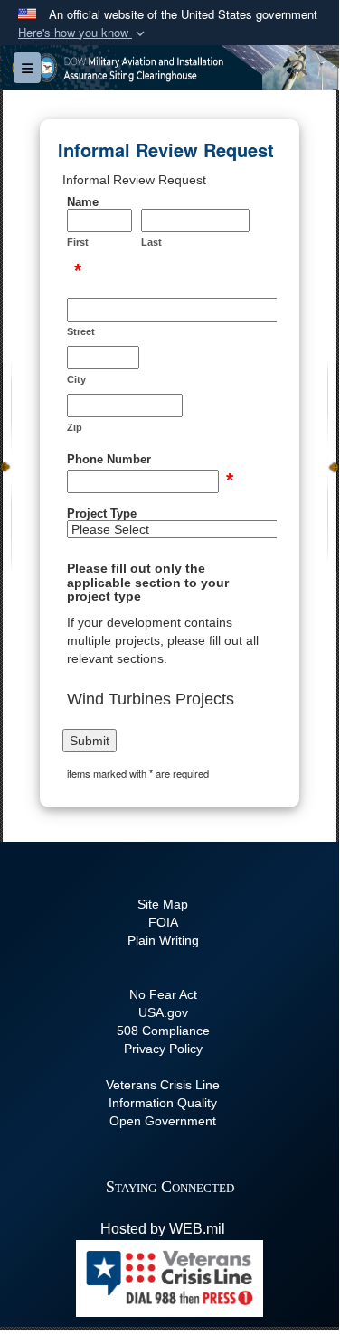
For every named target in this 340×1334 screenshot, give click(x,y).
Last (151, 242)
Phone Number (109, 459)
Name (83, 202)
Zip (74, 427)
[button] (83, 32)
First (78, 242)
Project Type (102, 514)
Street (81, 331)
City (76, 379)
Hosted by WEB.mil (162, 1228)
